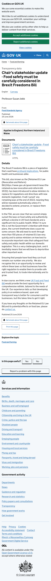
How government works (13, 510)
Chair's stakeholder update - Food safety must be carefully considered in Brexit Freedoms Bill (30, 149)
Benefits (6, 396)
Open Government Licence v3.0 (17, 552)
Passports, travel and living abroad (18, 457)
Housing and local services (15, 448)
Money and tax (9, 453)
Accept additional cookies (25, 35)
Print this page (12, 327)
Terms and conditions (12, 533)
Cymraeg (14, 92)
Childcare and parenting (13, 410)
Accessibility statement (13, 530)
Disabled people (10, 424)
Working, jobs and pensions (15, 467)
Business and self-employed (15, 405)
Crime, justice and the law (14, 420)
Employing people (10, 438)
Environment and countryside (16, 443)
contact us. (10, 309)
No (39, 361)
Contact (31, 530)
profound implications (28, 171)
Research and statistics (13, 496)
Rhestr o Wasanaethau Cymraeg (17, 537)
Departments (8, 482)
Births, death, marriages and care (18, 401)
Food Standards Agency (12, 110)
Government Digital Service (15, 540)
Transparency (8, 506)
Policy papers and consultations (17, 501)
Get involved (8, 515)
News (4, 487)
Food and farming (17, 62)
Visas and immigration (12, 462)
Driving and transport (12, 429)
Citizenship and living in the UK (16, 415)
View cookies (25, 47)
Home (4, 62)
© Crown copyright (25, 574)
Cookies (22, 526)
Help (4, 526)
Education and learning (13, 434)
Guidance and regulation (14, 492)
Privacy (12, 526)
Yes (28, 361)
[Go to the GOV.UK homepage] (11, 55)
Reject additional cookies (25, 41)
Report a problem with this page (25, 371)
